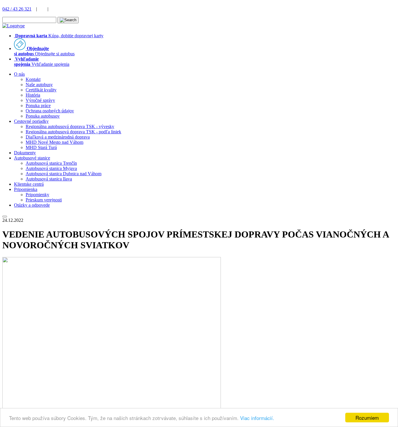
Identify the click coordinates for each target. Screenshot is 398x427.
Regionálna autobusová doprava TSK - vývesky (70, 126)
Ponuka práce (38, 105)
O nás (19, 74)
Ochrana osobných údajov (50, 110)
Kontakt (33, 79)
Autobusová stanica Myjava (51, 168)
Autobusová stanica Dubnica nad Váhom (63, 173)
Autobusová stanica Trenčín (51, 163)
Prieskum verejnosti (44, 199)
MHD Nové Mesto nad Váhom (54, 142)
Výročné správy (40, 100)
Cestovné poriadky (31, 121)
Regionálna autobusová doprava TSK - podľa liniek (73, 131)
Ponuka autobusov (43, 116)
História (33, 95)
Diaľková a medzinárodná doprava (58, 136)
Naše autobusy (39, 84)
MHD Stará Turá (41, 147)
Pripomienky (37, 194)
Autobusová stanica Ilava (49, 178)
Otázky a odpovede (32, 205)
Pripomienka (25, 189)
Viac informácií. (257, 417)
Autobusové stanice (32, 157)
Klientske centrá (29, 184)
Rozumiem (367, 417)
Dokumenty (25, 152)
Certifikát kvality (41, 89)
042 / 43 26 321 (16, 8)
